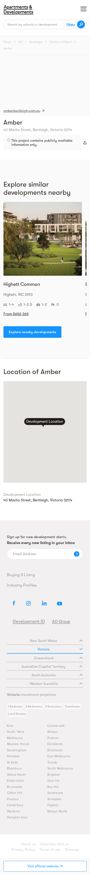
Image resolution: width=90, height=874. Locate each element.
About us (28, 844)
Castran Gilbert (60, 42)
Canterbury (15, 805)
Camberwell (56, 726)
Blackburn (14, 768)
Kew (10, 726)
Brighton (53, 775)
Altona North (16, 775)
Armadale (54, 799)
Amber (8, 48)
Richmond (54, 750)
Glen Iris (53, 781)
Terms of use (49, 849)
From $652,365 (16, 314)
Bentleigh (36, 42)
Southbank (55, 793)
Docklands (55, 744)
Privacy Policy (23, 849)
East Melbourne (59, 756)
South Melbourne (60, 768)
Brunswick (14, 787)
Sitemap (72, 849)
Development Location (44, 422)
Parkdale (13, 756)
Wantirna (13, 811)
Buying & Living (21, 574)
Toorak (52, 762)
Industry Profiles (22, 585)
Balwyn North (57, 811)
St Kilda (12, 762)
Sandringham (16, 750)
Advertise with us (54, 844)
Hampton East (17, 817)
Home (7, 42)
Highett (52, 805)
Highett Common (21, 284)
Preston (12, 799)
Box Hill (52, 787)
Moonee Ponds (18, 744)
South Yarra (15, 732)
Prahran (53, 738)
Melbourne (15, 738)
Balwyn (52, 732)
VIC (20, 42)
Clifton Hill (14, 793)
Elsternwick (15, 781)
